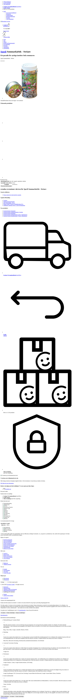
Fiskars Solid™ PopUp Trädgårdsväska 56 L (13, 204)
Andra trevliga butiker (8, 595)
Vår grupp (5, 571)
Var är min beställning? (11, 12)
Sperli (3, 51)
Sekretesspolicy (6, 588)
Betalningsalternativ (10, 16)
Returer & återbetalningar (9, 544)
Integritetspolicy (4, 615)
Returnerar (8, 14)
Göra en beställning (7, 541)
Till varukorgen (6, 4)
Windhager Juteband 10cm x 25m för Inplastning (14, 205)
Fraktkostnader (9, 15)
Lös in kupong (6, 558)
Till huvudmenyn (7, 1)
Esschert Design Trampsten (9, 211)
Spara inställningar (5, 696)
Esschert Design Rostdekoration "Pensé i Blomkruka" (15, 216)
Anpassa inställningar (20, 612)
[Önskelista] (4, 33)
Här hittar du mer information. (7, 483)
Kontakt (8, 17)
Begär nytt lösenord (7, 555)
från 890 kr (12, 6)
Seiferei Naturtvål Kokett (8, 201)
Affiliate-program (7, 564)
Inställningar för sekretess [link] (9, 592)
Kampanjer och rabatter (8, 546)
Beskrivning (4, 179)
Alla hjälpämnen (10, 19)
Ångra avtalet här (4, 598)
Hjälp (4, 11)
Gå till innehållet (7, 3)
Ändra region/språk (13, 582)
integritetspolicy (22, 610)
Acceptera (3, 612)
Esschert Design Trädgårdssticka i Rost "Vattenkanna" (15, 214)
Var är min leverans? (7, 557)
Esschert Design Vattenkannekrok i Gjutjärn (13, 212)
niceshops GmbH (11, 584)
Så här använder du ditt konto (9, 543)
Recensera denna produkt (6, 186)
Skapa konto (6, 31)
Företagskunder (6, 547)
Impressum (5, 586)
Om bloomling (6, 570)
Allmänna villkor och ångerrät (10, 589)
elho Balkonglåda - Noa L (9, 202)
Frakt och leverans (7, 542)
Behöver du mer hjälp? (8, 548)
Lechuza (5, 200)
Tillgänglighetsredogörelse (9, 590)
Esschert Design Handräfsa (9, 213)
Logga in (5, 553)
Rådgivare (5, 563)
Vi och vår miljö (7, 573)
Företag (5, 594)
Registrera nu (6, 26)
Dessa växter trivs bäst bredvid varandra (12, 195)
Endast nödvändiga (10, 612)
